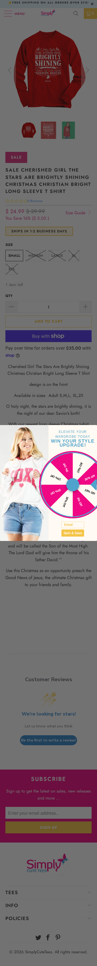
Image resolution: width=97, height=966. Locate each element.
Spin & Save (73, 533)
